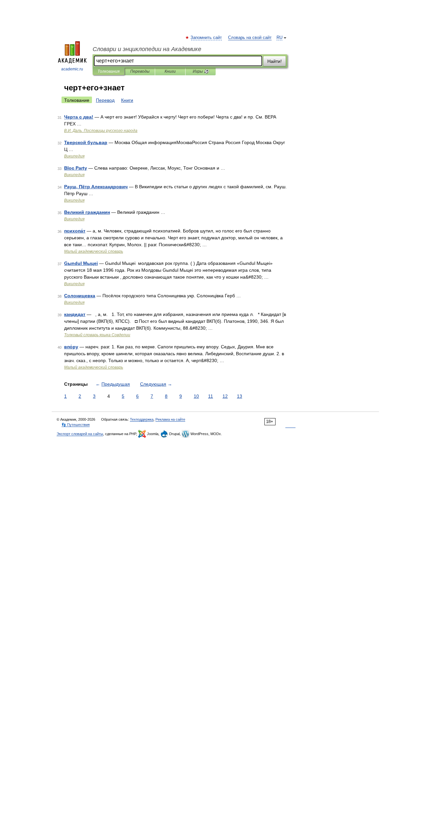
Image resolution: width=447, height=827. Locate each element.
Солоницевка (79, 295)
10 (196, 396)
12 (225, 396)
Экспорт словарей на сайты (80, 434)
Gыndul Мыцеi (81, 263)
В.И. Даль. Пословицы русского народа (100, 130)
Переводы (140, 71)
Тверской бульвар (85, 142)
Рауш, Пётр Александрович (96, 186)
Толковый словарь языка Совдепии (97, 335)
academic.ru (72, 69)
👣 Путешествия (76, 425)
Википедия (74, 156)
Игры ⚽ (201, 71)
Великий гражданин (87, 212)
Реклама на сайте (170, 419)
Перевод (105, 100)
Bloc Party (75, 168)
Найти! (274, 61)
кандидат (74, 314)
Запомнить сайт (206, 37)
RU (279, 37)
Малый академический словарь (93, 251)
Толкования (108, 71)
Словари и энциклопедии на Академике (147, 49)
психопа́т (74, 230)
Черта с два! (78, 116)
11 (210, 396)
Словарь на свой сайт (250, 37)
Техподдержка (141, 419)
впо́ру (71, 346)
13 (239, 396)
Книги (170, 71)
